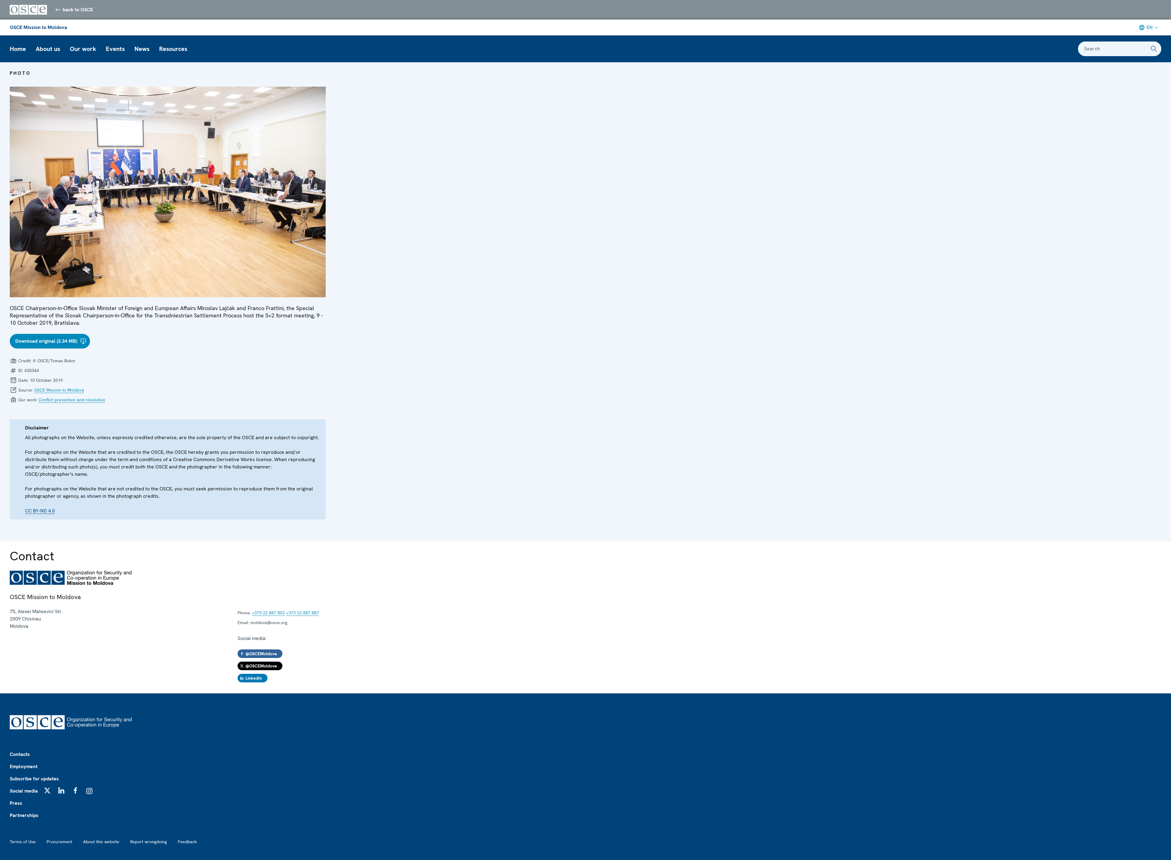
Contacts (20, 754)
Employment (24, 766)
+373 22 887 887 (302, 613)
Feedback (187, 841)
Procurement (59, 841)
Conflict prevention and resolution (71, 400)
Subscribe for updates (34, 778)
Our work (83, 49)
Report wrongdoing (148, 841)
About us (48, 49)
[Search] (1154, 49)
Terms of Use (23, 841)
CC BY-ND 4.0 (40, 511)
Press (16, 803)
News (141, 49)
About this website (101, 841)
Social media (24, 791)
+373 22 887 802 (268, 613)
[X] (47, 790)
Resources (173, 49)
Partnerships (24, 815)
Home (18, 49)
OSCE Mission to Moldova (38, 27)
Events (115, 49)
